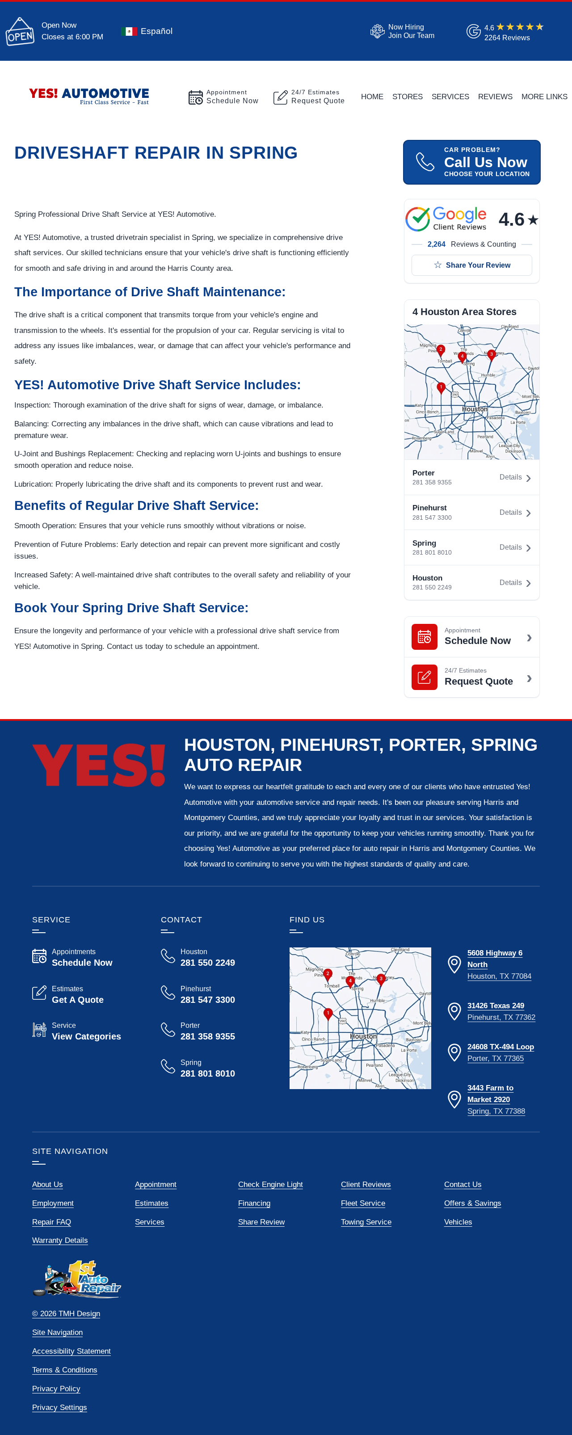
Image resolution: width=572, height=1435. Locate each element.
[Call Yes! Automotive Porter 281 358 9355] (214, 1031)
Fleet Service (363, 1203)
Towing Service (366, 1221)
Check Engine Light (270, 1184)
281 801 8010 (432, 552)
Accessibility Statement (71, 1351)
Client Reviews (366, 1184)
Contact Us (463, 1184)
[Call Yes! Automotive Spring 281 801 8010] (214, 1068)
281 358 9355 (432, 482)
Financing (254, 1203)
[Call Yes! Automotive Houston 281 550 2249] (214, 957)
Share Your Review (478, 265)
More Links (545, 96)
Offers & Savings (472, 1203)
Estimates (151, 1203)
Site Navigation (57, 1332)
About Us (47, 1184)
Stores (407, 96)
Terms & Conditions (64, 1369)
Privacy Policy (56, 1388)
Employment (53, 1203)
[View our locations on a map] (360, 1018)
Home (372, 96)
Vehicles (458, 1221)
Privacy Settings (59, 1407)
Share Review (261, 1221)
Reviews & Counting (472, 244)
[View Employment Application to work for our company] (401, 31)
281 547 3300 (432, 517)
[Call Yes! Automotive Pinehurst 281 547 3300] (214, 995)
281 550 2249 (432, 587)
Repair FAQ (51, 1221)
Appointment (156, 1184)
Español (156, 31)
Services (450, 96)
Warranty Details (60, 1240)
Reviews (495, 96)
